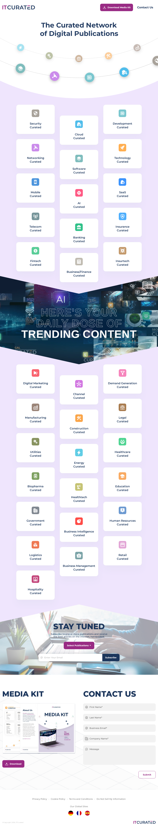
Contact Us (145, 7)
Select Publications (78, 645)
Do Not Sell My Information (111, 799)
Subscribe (110, 657)
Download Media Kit (119, 7)
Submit (147, 774)
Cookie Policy (58, 799)
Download (15, 763)
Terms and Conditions (81, 799)
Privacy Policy (39, 799)
